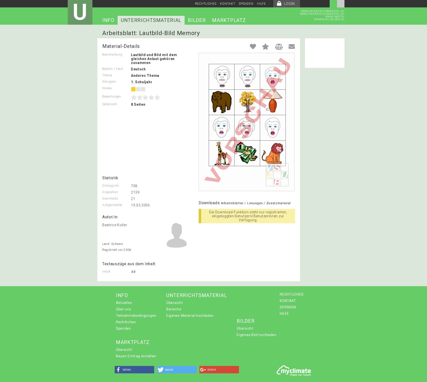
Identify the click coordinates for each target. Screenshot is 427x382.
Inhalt (106, 271)
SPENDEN (246, 3)
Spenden (123, 328)
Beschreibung (112, 54)
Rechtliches (126, 322)
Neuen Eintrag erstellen (136, 356)
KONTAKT (227, 3)
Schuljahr (109, 81)
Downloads (110, 198)
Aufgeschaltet (112, 205)
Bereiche (174, 309)
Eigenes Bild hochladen (256, 335)
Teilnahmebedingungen (136, 316)
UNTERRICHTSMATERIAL (151, 20)
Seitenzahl (109, 104)
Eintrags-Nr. (111, 185)
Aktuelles (124, 303)
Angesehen (110, 192)
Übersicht (174, 303)
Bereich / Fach (112, 69)
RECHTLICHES (205, 3)
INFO (108, 20)
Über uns (123, 309)
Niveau (107, 88)
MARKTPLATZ (229, 20)
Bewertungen (111, 96)
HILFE (261, 3)
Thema (107, 75)
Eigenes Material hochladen (190, 316)
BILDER (197, 20)
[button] (134, 369)
